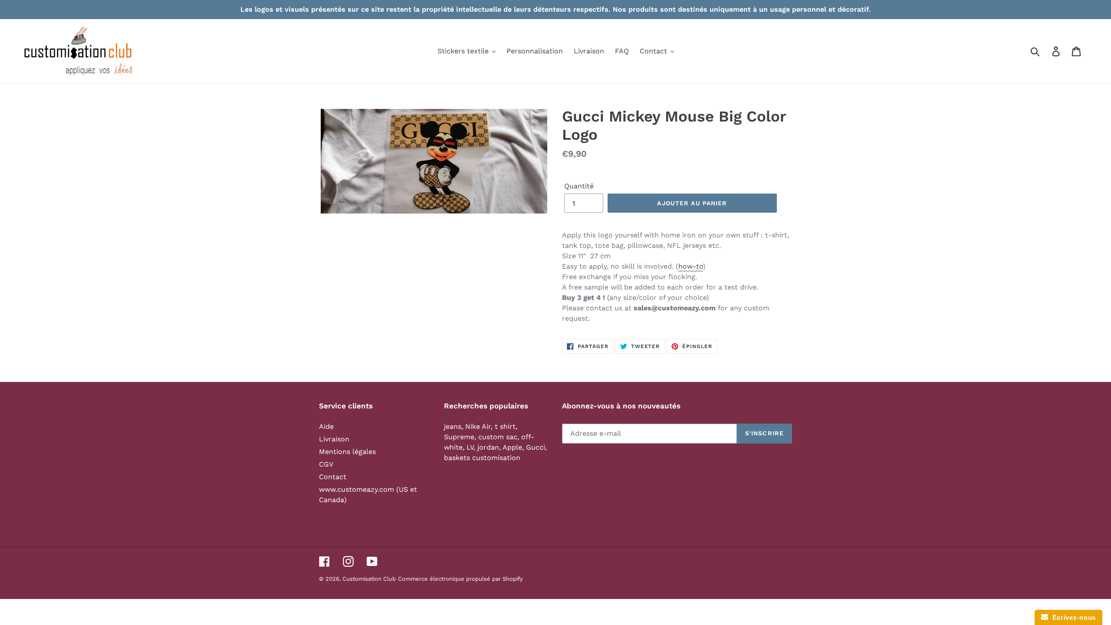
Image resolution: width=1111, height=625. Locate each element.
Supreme (459, 437)
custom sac (497, 437)
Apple (512, 447)
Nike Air (478, 426)
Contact (332, 477)
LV (470, 447)
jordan (488, 447)
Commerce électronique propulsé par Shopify (460, 579)
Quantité (579, 186)
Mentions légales (347, 451)
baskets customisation (482, 458)
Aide (326, 426)
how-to (690, 266)
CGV (326, 464)
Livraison (334, 439)
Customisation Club (369, 579)
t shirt (505, 426)
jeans (452, 426)
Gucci (535, 447)
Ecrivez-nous (1072, 617)
